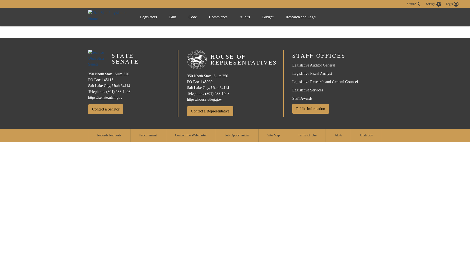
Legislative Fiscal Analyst (312, 73)
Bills (172, 17)
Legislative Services (307, 90)
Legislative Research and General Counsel (325, 82)
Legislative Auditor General (313, 65)
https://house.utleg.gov (204, 99)
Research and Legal (301, 17)
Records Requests (109, 135)
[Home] (109, 17)
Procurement (148, 135)
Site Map (273, 135)
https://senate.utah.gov (105, 97)
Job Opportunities (237, 135)
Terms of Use (307, 135)
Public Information (310, 109)
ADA (338, 135)
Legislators (148, 17)
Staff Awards (302, 98)
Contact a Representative (210, 111)
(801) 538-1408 (118, 91)
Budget (267, 17)
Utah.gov (366, 135)
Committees (218, 17)
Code (192, 17)
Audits (245, 17)
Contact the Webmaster (191, 135)
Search (411, 3)
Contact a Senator (105, 109)
